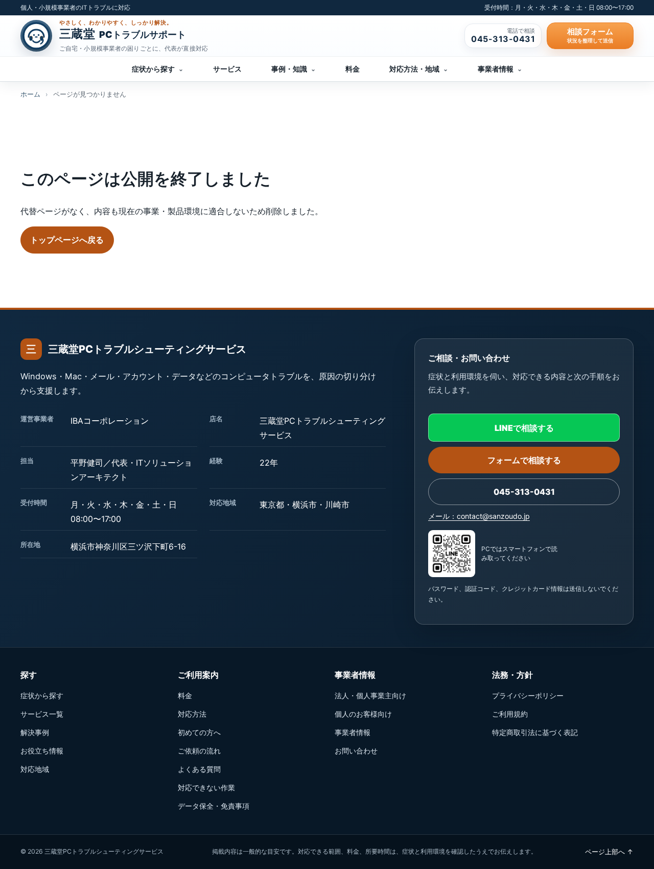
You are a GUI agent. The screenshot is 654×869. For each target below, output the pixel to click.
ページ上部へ (609, 852)
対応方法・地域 (418, 69)
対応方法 (192, 714)
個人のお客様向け (363, 714)
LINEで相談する (524, 428)
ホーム (30, 94)
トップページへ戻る (67, 240)
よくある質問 (199, 769)
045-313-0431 (524, 492)
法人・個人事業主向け (370, 695)
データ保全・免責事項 (213, 806)
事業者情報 (500, 69)
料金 (352, 69)
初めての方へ (199, 732)
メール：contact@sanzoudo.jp (479, 516)
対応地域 (34, 769)
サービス (227, 69)
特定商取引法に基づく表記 (535, 732)
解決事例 (34, 732)
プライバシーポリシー (528, 695)
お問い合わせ (356, 750)
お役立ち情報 (41, 750)
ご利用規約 (510, 714)
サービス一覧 (41, 714)
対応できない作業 (206, 787)
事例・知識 (293, 69)
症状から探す (157, 69)
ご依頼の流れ (199, 750)
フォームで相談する (524, 460)
